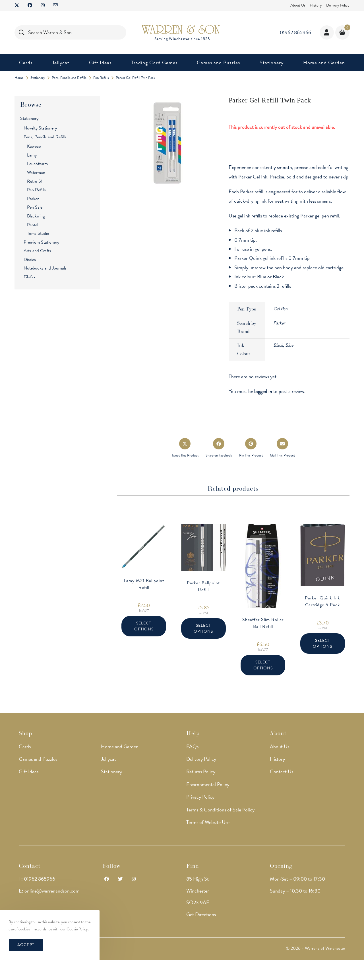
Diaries (30, 259)
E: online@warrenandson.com (49, 891)
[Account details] (327, 32)
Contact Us (281, 771)
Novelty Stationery (40, 128)
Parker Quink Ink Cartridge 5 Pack (322, 601)
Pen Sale (34, 207)
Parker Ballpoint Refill (203, 586)
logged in (263, 391)
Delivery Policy (337, 5)
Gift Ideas (28, 771)
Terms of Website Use (207, 822)
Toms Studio (38, 233)
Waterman (36, 172)
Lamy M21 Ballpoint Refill (144, 584)
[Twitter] (120, 879)
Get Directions (201, 914)
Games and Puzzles (38, 759)
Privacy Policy (200, 797)
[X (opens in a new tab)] (19, 5)
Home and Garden (119, 746)
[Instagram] (134, 879)
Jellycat (108, 759)
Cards (25, 746)
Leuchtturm (37, 163)
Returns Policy (200, 771)
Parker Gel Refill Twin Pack (135, 78)
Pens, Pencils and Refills (45, 136)
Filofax (30, 277)
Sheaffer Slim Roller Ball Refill (263, 623)
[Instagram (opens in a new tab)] (42, 5)
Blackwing (36, 216)
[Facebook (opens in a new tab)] (29, 5)
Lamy (32, 155)
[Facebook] (106, 879)
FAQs (192, 746)
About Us (297, 5)
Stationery (29, 118)
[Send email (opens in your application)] (55, 5)
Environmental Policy (207, 784)
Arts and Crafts (37, 250)
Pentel (32, 224)
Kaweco (34, 146)
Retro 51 (34, 181)
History (316, 5)
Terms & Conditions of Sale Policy (220, 809)
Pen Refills (36, 189)
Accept (25, 945)
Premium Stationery (41, 242)
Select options (144, 626)
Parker (33, 198)
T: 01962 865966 (37, 879)
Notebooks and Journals (45, 268)
